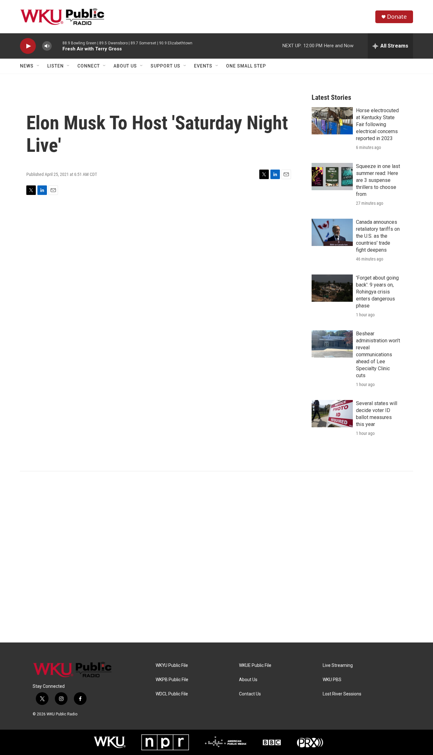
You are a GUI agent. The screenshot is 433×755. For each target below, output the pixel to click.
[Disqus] (216, 557)
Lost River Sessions (342, 694)
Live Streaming (338, 665)
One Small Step (246, 65)
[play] (28, 46)
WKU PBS (332, 679)
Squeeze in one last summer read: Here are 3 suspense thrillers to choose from (378, 180)
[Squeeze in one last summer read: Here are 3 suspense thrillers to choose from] (332, 176)
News (27, 65)
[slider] (57, 45)
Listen (55, 65)
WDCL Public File (172, 694)
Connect (88, 65)
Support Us (165, 65)
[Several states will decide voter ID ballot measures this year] (332, 413)
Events (203, 65)
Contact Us (250, 694)
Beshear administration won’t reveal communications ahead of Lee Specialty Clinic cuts (378, 354)
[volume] (47, 46)
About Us (125, 65)
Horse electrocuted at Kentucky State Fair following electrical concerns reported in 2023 (377, 124)
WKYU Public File (172, 665)
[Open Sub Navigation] (38, 65)
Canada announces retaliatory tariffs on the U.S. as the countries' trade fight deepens (378, 236)
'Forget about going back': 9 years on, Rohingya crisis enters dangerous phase (377, 292)
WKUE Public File (255, 665)
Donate (397, 16)
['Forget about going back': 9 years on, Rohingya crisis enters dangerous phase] (332, 288)
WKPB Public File (172, 679)
